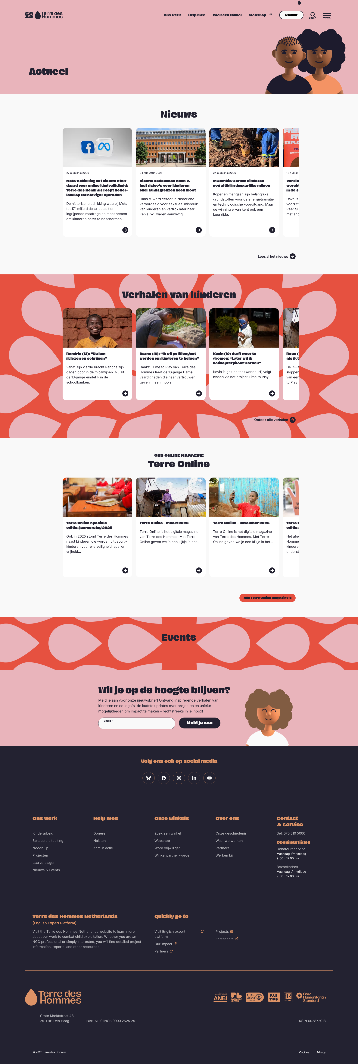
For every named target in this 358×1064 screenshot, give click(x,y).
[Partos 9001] (274, 997)
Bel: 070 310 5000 (291, 833)
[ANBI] (220, 997)
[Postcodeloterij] (236, 997)
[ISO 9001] (288, 997)
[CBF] (255, 997)
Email (107, 720)
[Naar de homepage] (53, 997)
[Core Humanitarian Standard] (311, 997)
